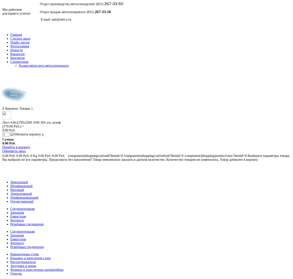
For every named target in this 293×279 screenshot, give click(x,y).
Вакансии (17, 54)
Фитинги (17, 220)
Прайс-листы (20, 42)
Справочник (19, 62)
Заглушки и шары (23, 266)
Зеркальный (19, 182)
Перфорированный (24, 197)
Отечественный (21, 201)
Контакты (17, 58)
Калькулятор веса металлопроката (44, 65)
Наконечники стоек (24, 254)
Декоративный (21, 194)
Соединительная (22, 209)
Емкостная (18, 216)
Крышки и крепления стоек (30, 258)
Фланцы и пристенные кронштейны (36, 269)
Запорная (17, 212)
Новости (16, 50)
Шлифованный (21, 186)
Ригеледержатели (23, 262)
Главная (16, 34)
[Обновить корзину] (25, 134)
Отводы (16, 273)
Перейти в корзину (16, 147)
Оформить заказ (14, 151)
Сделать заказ (20, 38)
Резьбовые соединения (27, 224)
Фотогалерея (19, 46)
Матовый (17, 190)
